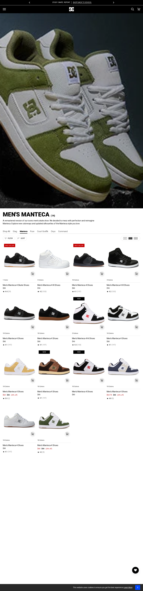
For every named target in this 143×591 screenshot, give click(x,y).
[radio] (6, 276)
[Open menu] (4, 9)
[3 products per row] (125, 238)
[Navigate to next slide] (103, 276)
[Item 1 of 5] (19, 260)
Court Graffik (42, 231)
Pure (32, 231)
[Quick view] (32, 273)
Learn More (128, 587)
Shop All (6, 231)
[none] (19, 276)
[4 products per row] (130, 238)
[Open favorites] (135, 570)
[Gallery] (19, 260)
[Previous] (29, 2)
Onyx (53, 231)
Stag (15, 231)
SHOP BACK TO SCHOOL (81, 2)
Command (63, 231)
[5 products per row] (135, 238)
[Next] (113, 2)
